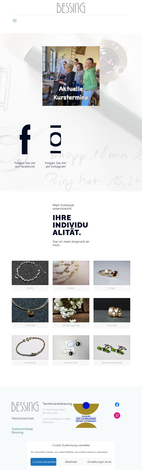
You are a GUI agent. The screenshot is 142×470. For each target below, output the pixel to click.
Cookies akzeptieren (44, 461)
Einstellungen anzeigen (100, 461)
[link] (71, 76)
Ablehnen (71, 461)
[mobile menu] (15, 20)
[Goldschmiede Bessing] (71, 8)
